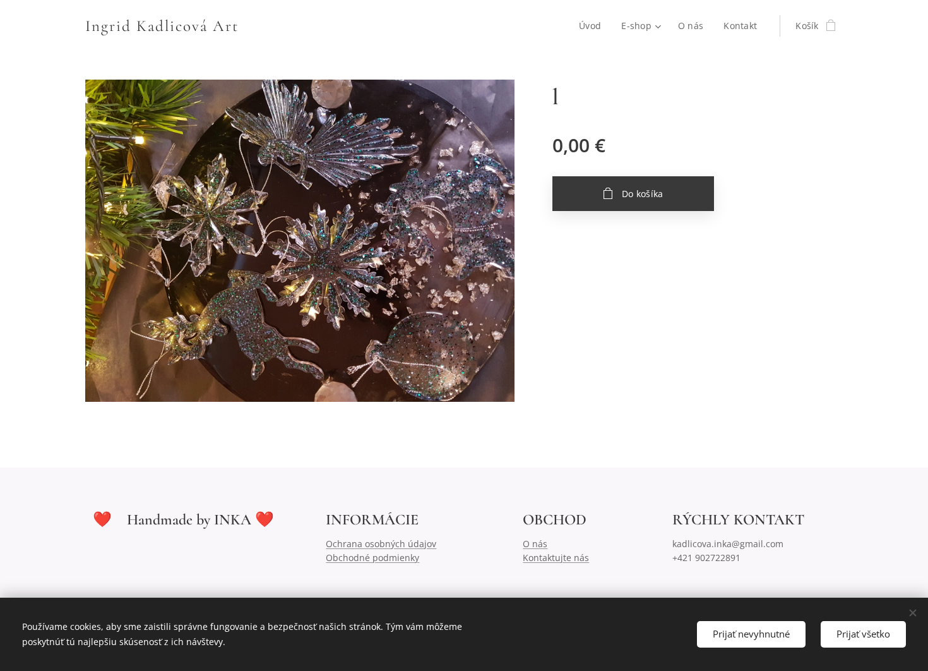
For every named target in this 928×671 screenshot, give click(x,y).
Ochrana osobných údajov (381, 544)
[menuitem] (593, 26)
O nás (535, 544)
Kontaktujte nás (556, 558)
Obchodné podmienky (372, 558)
